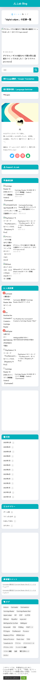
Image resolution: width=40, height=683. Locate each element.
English (7, 95)
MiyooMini (14, 619)
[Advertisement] (20, 410)
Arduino (6, 607)
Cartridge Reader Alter (24, 611)
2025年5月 (8, 447)
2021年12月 (8, 492)
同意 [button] (23, 678)
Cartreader (14, 607)
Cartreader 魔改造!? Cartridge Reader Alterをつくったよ (19, 584)
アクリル (18, 643)
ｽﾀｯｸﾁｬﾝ (6, 655)
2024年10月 (8, 451)
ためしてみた (9, 521)
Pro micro (26, 631)
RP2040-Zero (20, 635)
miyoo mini (23, 619)
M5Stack (6, 619)
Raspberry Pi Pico (9, 635)
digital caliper (8, 615)
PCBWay (21, 627)
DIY (16, 615)
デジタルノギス (8, 647)
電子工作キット (24, 651)
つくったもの (9, 516)
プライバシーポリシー (12, 678)
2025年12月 (8, 442)
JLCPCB (27, 615)
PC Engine (7, 631)
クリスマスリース (28, 643)
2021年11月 (8, 497)
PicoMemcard (16, 631)
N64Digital (23, 623)
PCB (14, 627)
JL (5, 587)
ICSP (20, 615)
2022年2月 (8, 483)
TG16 (28, 639)
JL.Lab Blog (20, 3)
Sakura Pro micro (9, 639)
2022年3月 (8, 479)
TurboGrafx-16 (8, 643)
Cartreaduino (25, 607)
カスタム (7, 525)
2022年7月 (8, 460)
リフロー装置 (8, 651)
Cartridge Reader (9, 611)
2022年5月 (8, 469)
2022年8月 (8, 456)
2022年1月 (8, 488)
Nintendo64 (7, 627)
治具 (15, 651)
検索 (35, 69)
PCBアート (29, 627)
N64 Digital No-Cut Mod (11, 623)
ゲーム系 (7, 512)
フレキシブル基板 (21, 647)
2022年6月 (8, 465)
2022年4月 (8, 474)
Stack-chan (20, 639)
